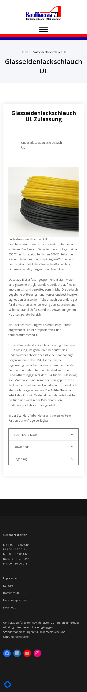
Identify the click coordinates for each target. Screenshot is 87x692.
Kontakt (8, 585)
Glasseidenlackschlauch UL (49, 52)
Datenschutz (11, 593)
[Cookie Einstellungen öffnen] (7, 687)
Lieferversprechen (15, 600)
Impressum (10, 578)
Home (25, 52)
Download (9, 607)
